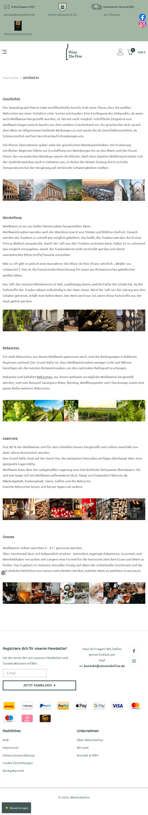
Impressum (11, 747)
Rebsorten (44, 377)
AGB (6, 740)
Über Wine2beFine (90, 740)
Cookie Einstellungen (18, 763)
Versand (82, 747)
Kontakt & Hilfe (88, 755)
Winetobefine (80, 797)
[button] (4, 52)
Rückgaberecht (13, 770)
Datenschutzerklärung (18, 755)
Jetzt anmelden (37, 685)
